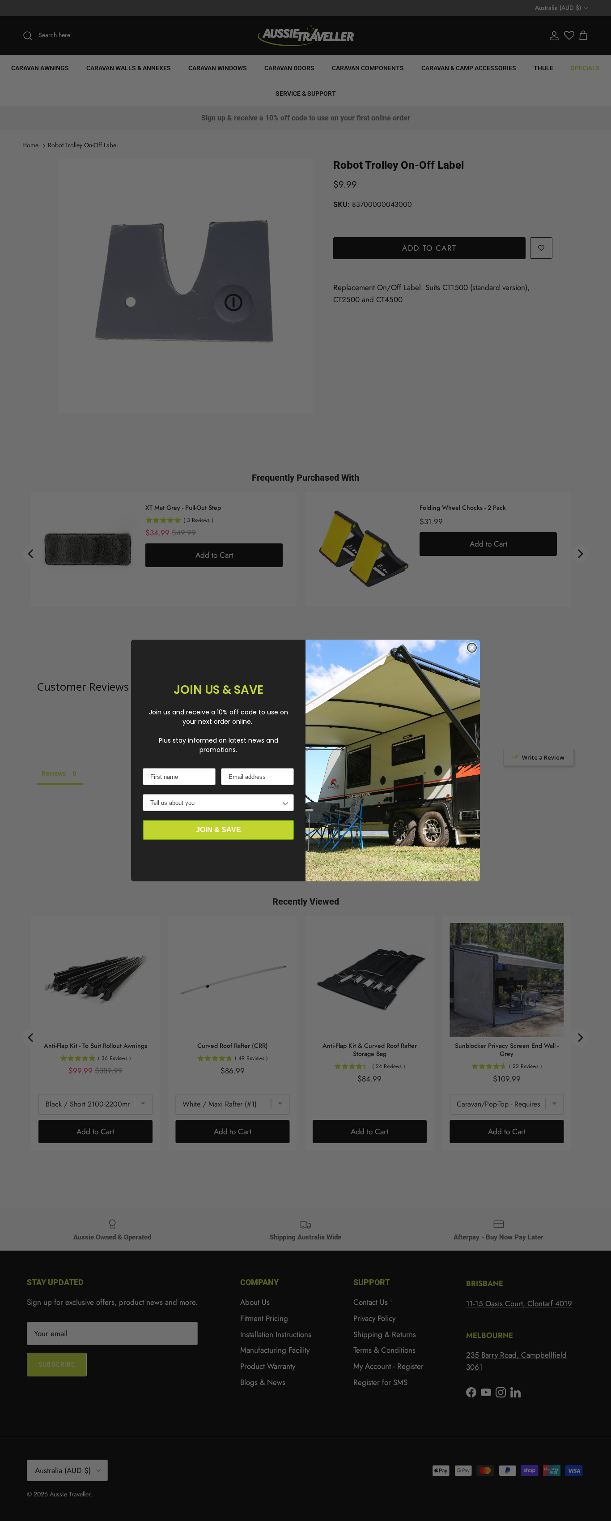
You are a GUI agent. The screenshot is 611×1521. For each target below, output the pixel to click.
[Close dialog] (471, 647)
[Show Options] (285, 803)
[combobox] (215, 803)
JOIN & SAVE (218, 829)
